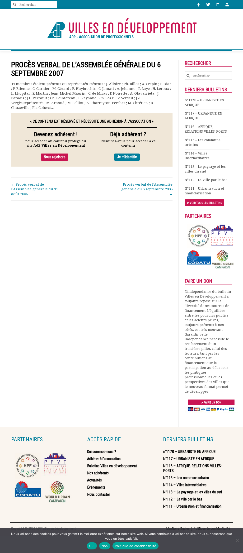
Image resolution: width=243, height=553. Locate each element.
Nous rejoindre (54, 157)
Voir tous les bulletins (206, 203)
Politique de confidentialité (135, 546)
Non (105, 546)
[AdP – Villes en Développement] (121, 29)
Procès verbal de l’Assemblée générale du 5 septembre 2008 (147, 189)
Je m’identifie (127, 157)
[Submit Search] (14, 5)
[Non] (237, 540)
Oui (91, 546)
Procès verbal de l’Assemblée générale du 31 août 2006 (34, 189)
